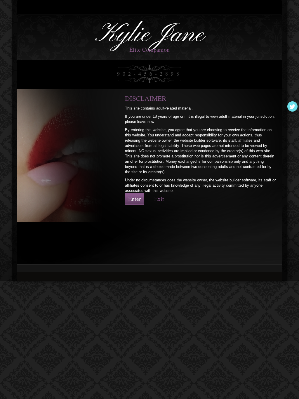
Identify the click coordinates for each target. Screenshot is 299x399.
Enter (134, 199)
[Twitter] (292, 106)
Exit (159, 199)
